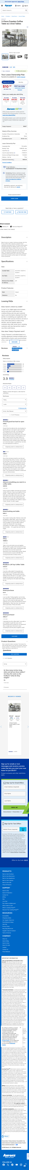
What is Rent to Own (7, 905)
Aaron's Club (5, 890)
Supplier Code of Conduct (9, 930)
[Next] (28, 727)
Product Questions (8, 641)
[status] (14, 769)
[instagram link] (21, 1165)
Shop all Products (6, 884)
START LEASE (14, 198)
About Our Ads (6, 945)
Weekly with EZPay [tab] (8, 82)
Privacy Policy (16, 811)
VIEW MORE (14, 341)
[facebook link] (3, 1165)
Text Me (23, 829)
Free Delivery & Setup (7, 922)
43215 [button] (18, 187)
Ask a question (15, 350)
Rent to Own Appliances (8, 878)
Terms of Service (7, 811)
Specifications (7, 261)
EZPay (4, 897)
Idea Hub (4, 924)
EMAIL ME (14, 807)
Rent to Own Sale (6, 882)
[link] (8, 67)
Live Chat (4, 901)
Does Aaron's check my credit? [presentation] (11, 307)
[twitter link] (8, 1165)
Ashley (3, 19)
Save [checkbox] (27, 27)
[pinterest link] (12, 1165)
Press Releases (6, 951)
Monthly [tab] (21, 82)
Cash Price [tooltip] (5, 150)
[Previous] (1, 727)
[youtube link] (17, 1165)
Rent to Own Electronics (8, 876)
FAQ (3, 899)
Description (6, 237)
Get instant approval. (14, 1)
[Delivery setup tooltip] (7, 226)
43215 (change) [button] (21, 77)
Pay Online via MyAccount (9, 903)
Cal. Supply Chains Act (8, 920)
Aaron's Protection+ (7, 892)
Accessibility (5, 915)
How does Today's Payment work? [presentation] (13, 331)
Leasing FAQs (7, 301)
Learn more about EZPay (9, 115)
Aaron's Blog (5, 941)
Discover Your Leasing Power (10, 909)
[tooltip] (8, 160)
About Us (4, 938)
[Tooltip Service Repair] (22, 226)
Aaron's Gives (5, 943)
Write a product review (17, 348)
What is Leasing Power (8, 907)
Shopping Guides (6, 918)
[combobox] (14, 10)
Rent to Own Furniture (8, 874)
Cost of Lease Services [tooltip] (8, 152)
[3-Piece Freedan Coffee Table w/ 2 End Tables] (5, 56)
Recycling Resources (7, 928)
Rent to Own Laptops (7, 880)
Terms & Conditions (7, 162)
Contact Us (5, 895)
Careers (4, 947)
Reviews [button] (11, 348)
